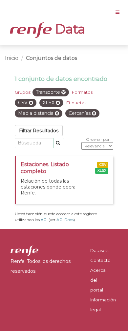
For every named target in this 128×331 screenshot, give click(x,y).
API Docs (65, 219)
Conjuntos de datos (51, 58)
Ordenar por (98, 139)
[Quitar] (63, 92)
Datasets (99, 250)
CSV (102, 165)
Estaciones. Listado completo (45, 167)
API (44, 219)
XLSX (101, 170)
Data (68, 29)
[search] (58, 143)
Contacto (100, 260)
